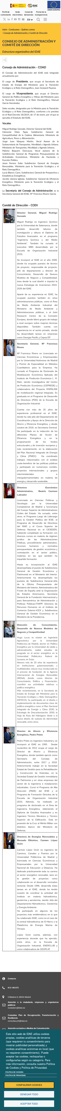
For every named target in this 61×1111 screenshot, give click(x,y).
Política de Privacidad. (15, 1075)
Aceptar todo (29, 1103)
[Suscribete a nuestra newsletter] (22, 19)
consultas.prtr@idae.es (17, 1020)
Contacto (12, 978)
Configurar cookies (29, 1084)
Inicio (4, 30)
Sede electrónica (18, 13)
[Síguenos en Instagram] (18, 19)
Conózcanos (14, 30)
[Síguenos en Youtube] (15, 19)
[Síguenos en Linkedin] (8, 19)
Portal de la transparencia (41, 13)
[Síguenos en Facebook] (11, 19)
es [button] (29, 19)
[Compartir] (4, 59)
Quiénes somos (28, 30)
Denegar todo (29, 1094)
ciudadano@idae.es (16, 1007)
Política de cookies (14, 1072)
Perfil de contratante (6, 13)
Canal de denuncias (28, 13)
